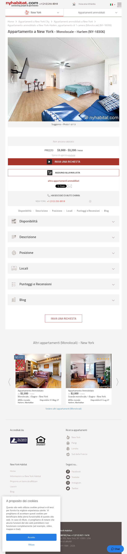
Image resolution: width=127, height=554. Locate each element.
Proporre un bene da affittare (23, 481)
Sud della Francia (79, 454)
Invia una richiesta (87, 3)
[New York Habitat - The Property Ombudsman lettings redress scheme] (19, 442)
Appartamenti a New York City (33, 21)
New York (76, 437)
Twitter (75, 488)
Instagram (76, 482)
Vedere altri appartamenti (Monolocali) (63, 408)
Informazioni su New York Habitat (25, 476)
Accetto (31, 537)
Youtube (75, 477)
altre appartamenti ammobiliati (63, 180)
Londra (75, 448)
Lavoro (13, 486)
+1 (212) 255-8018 (48, 3)
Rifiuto (31, 544)
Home (11, 21)
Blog (12, 491)
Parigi (74, 442)
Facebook (76, 471)
